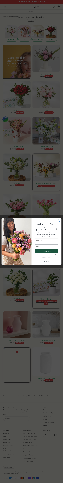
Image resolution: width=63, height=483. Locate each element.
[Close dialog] (59, 220)
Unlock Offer (46, 251)
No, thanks (46, 261)
